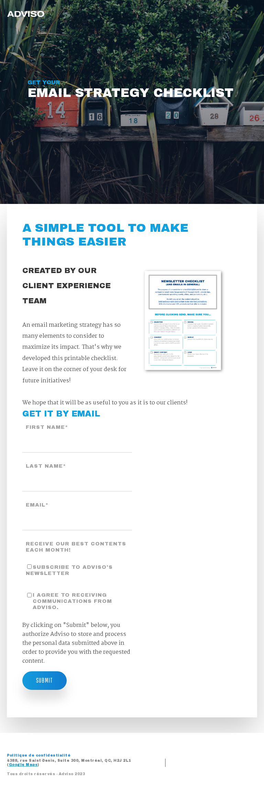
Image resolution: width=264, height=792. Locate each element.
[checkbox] (77, 570)
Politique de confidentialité (38, 755)
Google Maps (23, 765)
